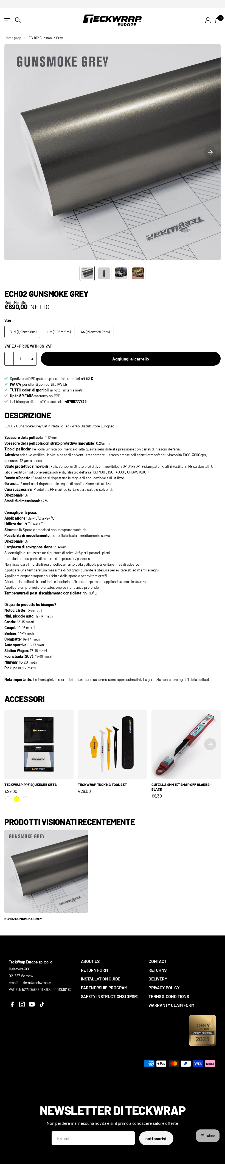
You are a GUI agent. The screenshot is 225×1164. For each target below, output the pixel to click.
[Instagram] (22, 1004)
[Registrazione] (208, 20)
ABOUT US (90, 961)
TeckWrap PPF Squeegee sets (30, 784)
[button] (210, 152)
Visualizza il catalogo (7, 20)
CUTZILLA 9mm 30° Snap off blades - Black (181, 786)
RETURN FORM (94, 970)
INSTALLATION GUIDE (100, 978)
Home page (12, 38)
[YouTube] (32, 1004)
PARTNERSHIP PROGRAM (104, 987)
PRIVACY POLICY (164, 987)
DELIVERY (157, 978)
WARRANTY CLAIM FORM (171, 1005)
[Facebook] (12, 1004)
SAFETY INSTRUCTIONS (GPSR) (109, 996)
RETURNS (157, 970)
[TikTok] (41, 1004)
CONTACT (157, 961)
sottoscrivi (156, 1138)
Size (7, 320)
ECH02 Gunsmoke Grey (23, 919)
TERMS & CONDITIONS (168, 996)
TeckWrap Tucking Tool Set (102, 784)
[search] (18, 20)
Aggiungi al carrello (130, 358)
